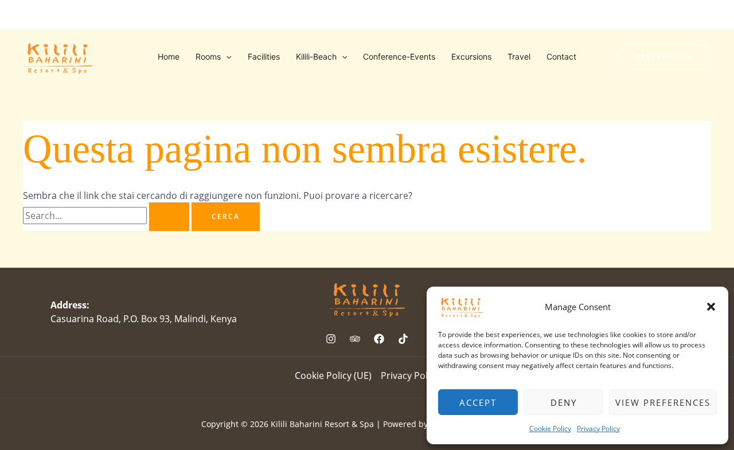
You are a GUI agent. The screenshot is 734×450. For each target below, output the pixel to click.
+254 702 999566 (126, 14)
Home (168, 56)
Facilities (264, 56)
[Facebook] (660, 15)
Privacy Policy (598, 428)
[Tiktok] (637, 15)
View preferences (662, 402)
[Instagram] (683, 15)
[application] (226, 56)
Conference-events (399, 56)
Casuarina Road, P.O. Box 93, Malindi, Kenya (143, 318)
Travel (518, 56)
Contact (561, 56)
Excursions (471, 56)
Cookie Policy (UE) (333, 375)
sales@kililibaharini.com (219, 14)
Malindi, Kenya (52, 14)
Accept (478, 402)
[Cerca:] (107, 215)
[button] (711, 306)
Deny (563, 402)
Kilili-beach (316, 56)
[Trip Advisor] (355, 339)
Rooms (208, 56)
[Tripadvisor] (706, 15)
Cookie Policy (550, 428)
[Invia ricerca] (169, 216)
